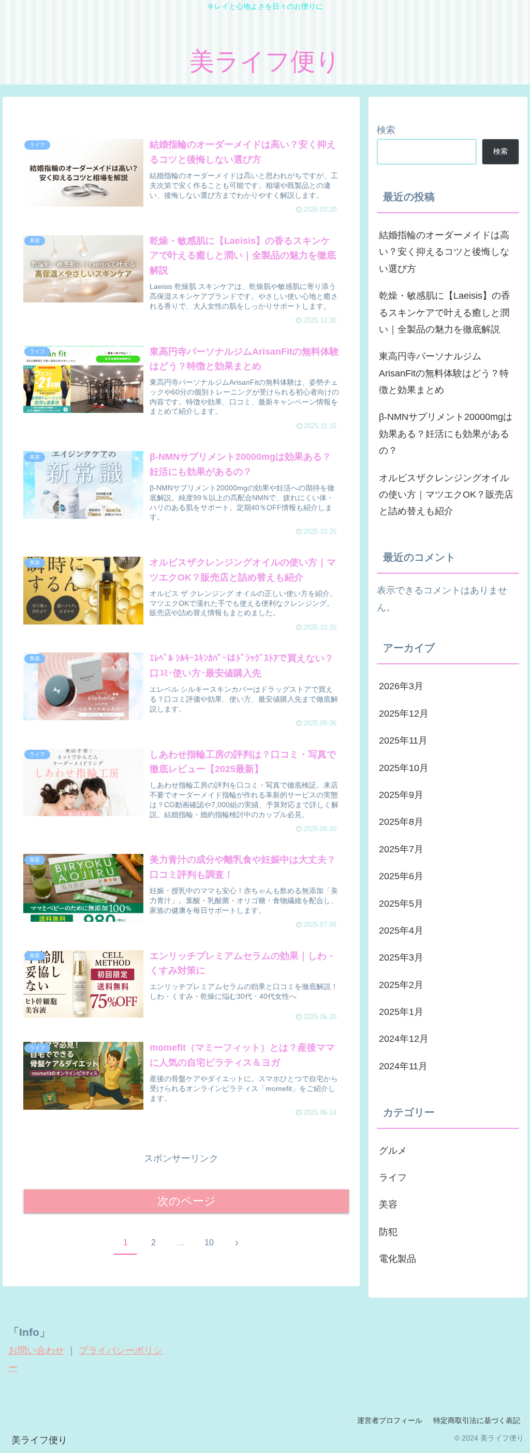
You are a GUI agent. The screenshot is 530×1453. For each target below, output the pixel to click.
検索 (386, 130)
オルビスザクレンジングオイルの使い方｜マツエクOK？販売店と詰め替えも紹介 (446, 495)
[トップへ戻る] (514, 1437)
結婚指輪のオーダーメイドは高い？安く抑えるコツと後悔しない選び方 (444, 252)
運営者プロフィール (389, 1420)
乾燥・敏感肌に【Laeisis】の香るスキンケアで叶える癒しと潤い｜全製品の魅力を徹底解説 (444, 312)
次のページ (186, 1201)
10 (209, 1242)
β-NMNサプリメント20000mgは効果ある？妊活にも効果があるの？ (445, 434)
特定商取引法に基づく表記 (476, 1420)
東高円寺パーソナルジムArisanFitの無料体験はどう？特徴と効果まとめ (444, 373)
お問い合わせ (36, 1350)
